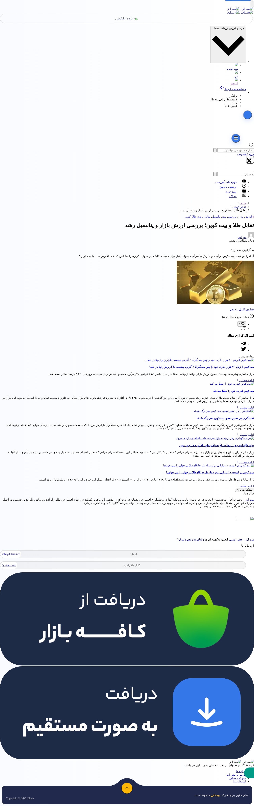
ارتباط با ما (239, 781)
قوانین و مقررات (236, 774)
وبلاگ (234, 95)
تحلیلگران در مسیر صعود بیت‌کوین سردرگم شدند (225, 418)
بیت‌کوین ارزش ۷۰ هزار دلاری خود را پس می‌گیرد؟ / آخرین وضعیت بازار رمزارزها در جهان (201, 366)
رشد (200, 216)
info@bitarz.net (11, 554)
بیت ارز (249, 499)
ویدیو (234, 102)
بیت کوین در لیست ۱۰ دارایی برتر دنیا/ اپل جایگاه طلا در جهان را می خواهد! (210, 472)
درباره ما (241, 771)
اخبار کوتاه (239, 207)
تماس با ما (231, 105)
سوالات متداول (237, 778)
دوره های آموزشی (226, 182)
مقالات (233, 196)
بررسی (232, 216)
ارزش (248, 216)
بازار (240, 216)
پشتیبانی (242, 237)
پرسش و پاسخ (228, 186)
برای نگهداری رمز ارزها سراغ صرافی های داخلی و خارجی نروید (216, 445)
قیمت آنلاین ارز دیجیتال (223, 99)
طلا (194, 216)
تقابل (207, 216)
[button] (249, 772)
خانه (243, 203)
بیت (224, 216)
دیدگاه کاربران (244, 489)
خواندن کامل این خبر (242, 309)
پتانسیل (216, 216)
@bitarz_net (9, 565)
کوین (188, 216)
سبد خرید (231, 191)
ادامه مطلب (246, 380)
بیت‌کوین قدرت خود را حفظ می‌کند (233, 390)
